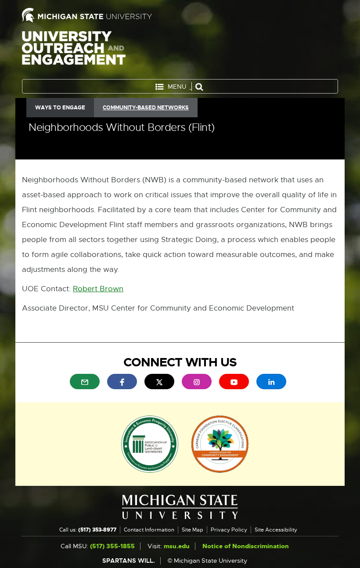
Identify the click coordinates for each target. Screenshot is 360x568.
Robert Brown (98, 288)
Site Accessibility (276, 529)
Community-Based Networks (146, 107)
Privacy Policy (229, 529)
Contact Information (149, 529)
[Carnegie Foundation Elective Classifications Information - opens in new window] (219, 443)
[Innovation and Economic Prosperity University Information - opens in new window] (150, 443)
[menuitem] (85, 381)
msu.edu (177, 546)
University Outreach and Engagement (74, 52)
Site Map (192, 529)
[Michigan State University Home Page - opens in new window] (97, 15)
